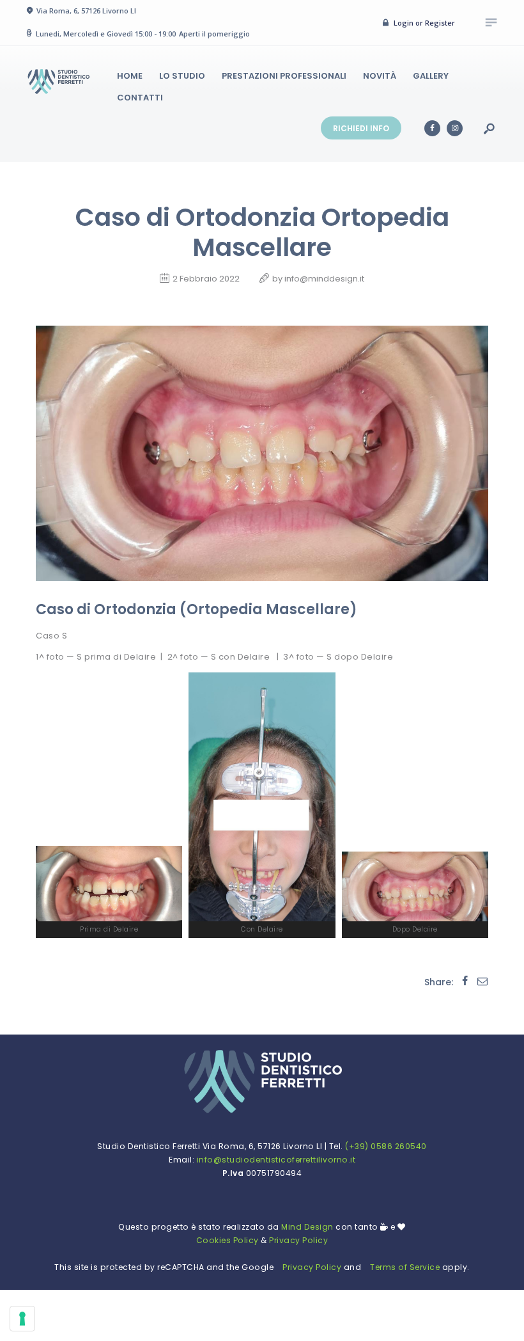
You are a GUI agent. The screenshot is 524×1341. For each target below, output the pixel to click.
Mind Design (306, 1226)
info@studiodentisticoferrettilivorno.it (276, 1159)
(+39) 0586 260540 (386, 1146)
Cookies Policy (227, 1240)
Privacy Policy (298, 1240)
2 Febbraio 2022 (206, 279)
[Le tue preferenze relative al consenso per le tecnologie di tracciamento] (22, 1318)
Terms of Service (405, 1267)
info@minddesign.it (324, 279)
